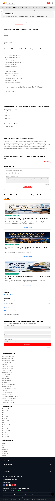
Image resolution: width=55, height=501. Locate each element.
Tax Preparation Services (10, 11)
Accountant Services (22, 11)
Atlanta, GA (5, 416)
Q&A (3, 447)
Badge (3, 443)
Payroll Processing (6, 370)
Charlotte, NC (5, 436)
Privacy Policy (30, 494)
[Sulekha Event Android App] (11, 490)
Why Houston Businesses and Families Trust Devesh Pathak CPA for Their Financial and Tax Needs (26, 219)
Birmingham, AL (6, 424)
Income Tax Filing (11, 71)
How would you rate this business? (14, 170)
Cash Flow (4, 390)
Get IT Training (8, 464)
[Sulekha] (2, 3)
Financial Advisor (6, 374)
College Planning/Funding (8, 402)
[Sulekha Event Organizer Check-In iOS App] (20, 490)
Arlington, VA (5, 412)
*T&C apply (48, 347)
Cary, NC (4, 432)
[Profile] (52, 3)
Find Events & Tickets (10, 468)
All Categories (5, 451)
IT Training (20, 7)
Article (7, 198)
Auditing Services (11, 64)
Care (30, 7)
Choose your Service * (9, 325)
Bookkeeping (10, 59)
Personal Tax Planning (7, 366)
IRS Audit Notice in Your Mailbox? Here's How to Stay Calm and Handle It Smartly (27, 277)
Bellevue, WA (5, 422)
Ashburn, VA (5, 414)
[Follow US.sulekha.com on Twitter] (9, 485)
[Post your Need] (48, 3)
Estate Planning (6, 376)
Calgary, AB (5, 428)
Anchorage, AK (5, 408)
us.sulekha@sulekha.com (11, 479)
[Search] (18, 3)
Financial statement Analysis (14, 78)
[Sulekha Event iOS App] (13, 490)
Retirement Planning (7, 372)
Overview (19, 23)
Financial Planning (11, 69)
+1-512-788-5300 (9, 476)
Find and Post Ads (9, 461)
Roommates (8, 7)
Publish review (27, 186)
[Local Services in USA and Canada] (1, 11)
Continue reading (27, 227)
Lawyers (51, 7)
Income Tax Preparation (13, 82)
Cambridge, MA (6, 430)
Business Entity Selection (8, 394)
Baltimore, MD (5, 420)
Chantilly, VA (5, 434)
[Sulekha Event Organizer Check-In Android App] (18, 490)
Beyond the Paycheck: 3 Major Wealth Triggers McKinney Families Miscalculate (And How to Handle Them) (26, 248)
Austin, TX (4, 418)
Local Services (36, 7)
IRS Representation (11, 66)
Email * (5, 334)
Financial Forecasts (11, 80)
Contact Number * (8, 339)
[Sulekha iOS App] (5, 490)
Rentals (15, 7)
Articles (36, 23)
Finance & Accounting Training (14, 62)
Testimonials (5, 449)
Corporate (7, 471)
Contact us (11, 494)
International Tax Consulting (14, 75)
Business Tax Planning (12, 73)
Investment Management (48, 11)
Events (2, 7)
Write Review (46, 161)
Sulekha (4, 3)
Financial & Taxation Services (12, 215)
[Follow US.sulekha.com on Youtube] (12, 485)
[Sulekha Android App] (3, 490)
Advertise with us (39, 494)
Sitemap (4, 455)
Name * (6, 330)
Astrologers (44, 7)
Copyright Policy (48, 494)
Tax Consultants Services (35, 11)
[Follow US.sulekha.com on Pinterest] (15, 485)
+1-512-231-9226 (18, 476)
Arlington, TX (5, 410)
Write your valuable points (12, 176)
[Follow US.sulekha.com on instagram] (6, 485)
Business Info (28, 23)
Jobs (26, 7)
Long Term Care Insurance (8, 400)
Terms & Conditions (20, 494)
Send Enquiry (27, 344)
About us (5, 494)
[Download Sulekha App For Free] (45, 3)
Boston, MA (5, 426)
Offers (3, 445)
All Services (5, 453)
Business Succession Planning (9, 398)
